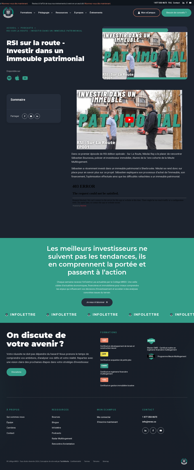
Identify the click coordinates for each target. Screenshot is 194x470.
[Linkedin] (37, 116)
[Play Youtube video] (129, 119)
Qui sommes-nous (16, 417)
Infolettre (56, 427)
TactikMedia (64, 461)
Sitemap (106, 461)
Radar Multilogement (62, 438)
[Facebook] (24, 116)
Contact (176, 3)
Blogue (55, 422)
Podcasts (56, 433)
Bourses (56, 417)
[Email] (31, 116)
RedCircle (83, 205)
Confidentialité (75, 461)
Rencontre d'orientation (63, 444)
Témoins (96, 461)
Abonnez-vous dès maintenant (22, 4)
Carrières (11, 427)
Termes (87, 461)
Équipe (10, 422)
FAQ (170, 3)
